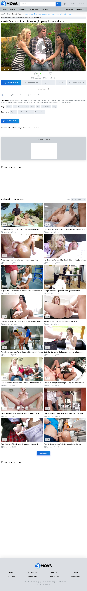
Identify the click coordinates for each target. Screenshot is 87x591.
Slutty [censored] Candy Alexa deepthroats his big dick (19, 444)
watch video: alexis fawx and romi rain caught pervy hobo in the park (48, 14)
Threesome (29, 112)
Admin (6, 95)
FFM (15, 107)
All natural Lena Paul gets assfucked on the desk (60, 321)
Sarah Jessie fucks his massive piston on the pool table (20, 413)
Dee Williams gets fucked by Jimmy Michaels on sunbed (20, 229)
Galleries (45, 9)
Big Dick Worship (23, 107)
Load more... (43, 453)
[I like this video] (35, 75)
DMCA (76, 572)
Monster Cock (46, 107)
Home (5, 9)
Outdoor (21, 112)
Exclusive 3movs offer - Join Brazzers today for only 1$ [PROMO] (21, 17)
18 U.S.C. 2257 (75, 576)
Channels (69, 9)
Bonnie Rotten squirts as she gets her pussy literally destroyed (65, 383)
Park (38, 107)
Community (80, 9)
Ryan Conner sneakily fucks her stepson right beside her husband (22, 383)
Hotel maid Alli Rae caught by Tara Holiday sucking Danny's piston (65, 260)
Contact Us (54, 576)
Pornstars (34, 9)
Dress (33, 107)
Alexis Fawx (34, 95)
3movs (47, 585)
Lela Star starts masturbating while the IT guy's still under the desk (65, 413)
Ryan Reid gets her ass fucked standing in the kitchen (62, 444)
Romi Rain (41, 95)
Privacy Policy (54, 572)
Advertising (32, 576)
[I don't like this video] (50, 75)
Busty (54, 107)
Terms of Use (33, 572)
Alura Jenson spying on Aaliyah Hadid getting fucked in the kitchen (22, 352)
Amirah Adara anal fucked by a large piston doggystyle (19, 260)
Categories (22, 9)
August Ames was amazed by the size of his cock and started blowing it (22, 291)
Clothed (9, 107)
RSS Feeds (11, 576)
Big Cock (13, 112)
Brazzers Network (19, 95)
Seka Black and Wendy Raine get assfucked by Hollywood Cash (65, 229)
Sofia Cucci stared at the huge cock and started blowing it (63, 352)
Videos (12, 9)
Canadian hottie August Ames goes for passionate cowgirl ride (22, 321)
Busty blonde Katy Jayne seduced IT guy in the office (62, 291)
